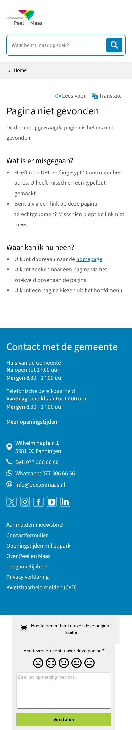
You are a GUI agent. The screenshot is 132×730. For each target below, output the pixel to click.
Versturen (64, 719)
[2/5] (51, 663)
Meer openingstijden (31, 422)
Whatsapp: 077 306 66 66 (45, 474)
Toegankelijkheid (27, 567)
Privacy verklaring (27, 577)
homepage (89, 259)
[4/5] (76, 663)
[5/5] (89, 663)
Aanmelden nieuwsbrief (35, 525)
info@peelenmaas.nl (40, 485)
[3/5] (63, 663)
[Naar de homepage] (24, 17)
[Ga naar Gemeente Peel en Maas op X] (11, 502)
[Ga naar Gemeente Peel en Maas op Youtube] (52, 502)
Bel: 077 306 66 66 (37, 462)
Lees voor (74, 96)
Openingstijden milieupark (38, 546)
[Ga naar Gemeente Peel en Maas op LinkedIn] (65, 502)
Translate (110, 96)
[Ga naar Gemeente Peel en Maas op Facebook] (38, 502)
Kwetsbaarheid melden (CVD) (41, 588)
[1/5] (38, 663)
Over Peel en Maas (28, 556)
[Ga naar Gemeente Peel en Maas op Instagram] (25, 502)
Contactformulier (27, 536)
